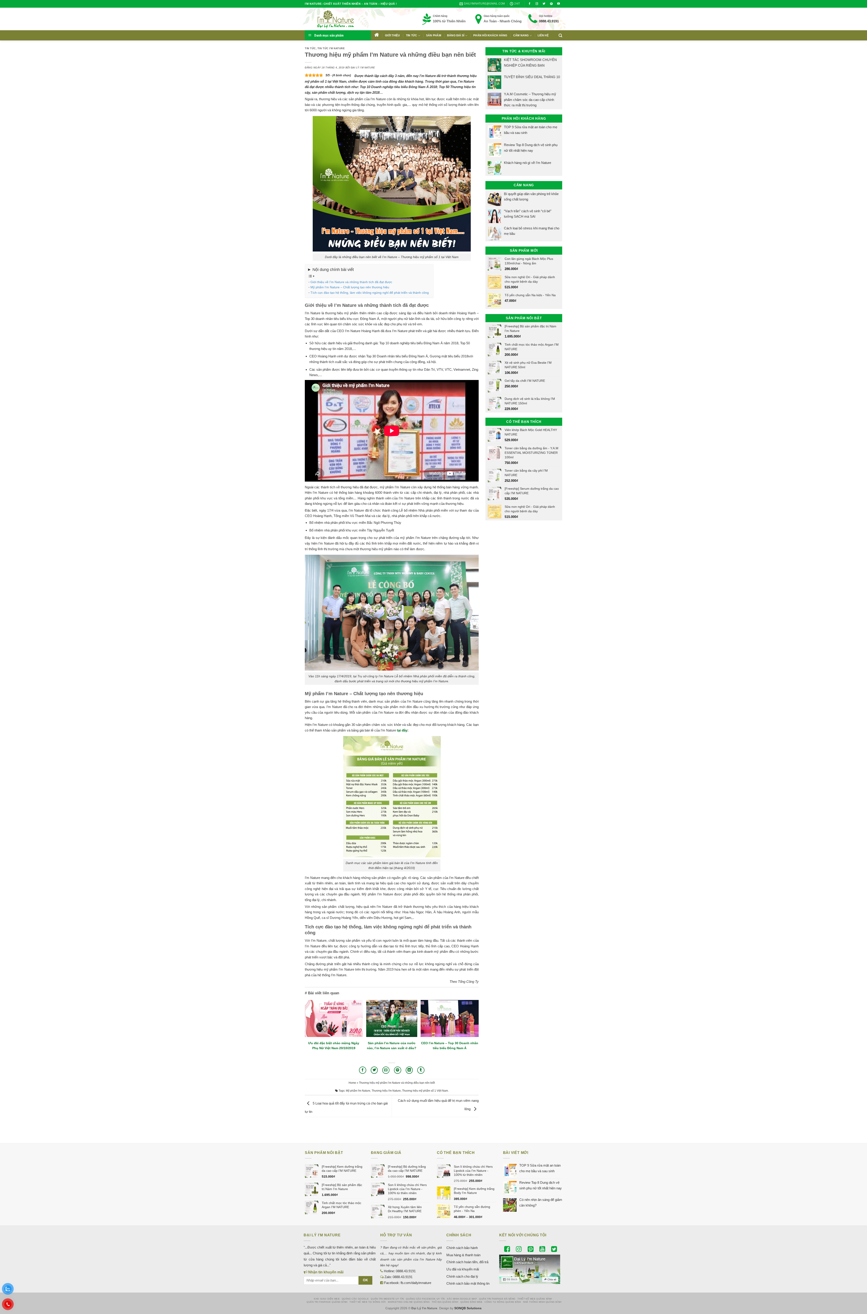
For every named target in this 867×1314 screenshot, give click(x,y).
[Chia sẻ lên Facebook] (362, 1070)
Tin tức (411, 35)
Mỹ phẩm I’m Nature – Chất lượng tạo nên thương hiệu (349, 287)
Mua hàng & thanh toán (463, 1255)
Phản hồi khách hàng (490, 35)
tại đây (402, 730)
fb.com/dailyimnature (416, 1283)
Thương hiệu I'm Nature (386, 1090)
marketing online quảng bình (408, 1302)
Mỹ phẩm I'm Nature (358, 1090)
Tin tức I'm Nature (331, 48)
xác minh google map (462, 1299)
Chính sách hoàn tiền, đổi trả (467, 1262)
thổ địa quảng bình (445, 1302)
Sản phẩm (433, 35)
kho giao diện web (327, 1299)
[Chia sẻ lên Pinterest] (397, 1070)
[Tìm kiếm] (560, 35)
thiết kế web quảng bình (534, 1299)
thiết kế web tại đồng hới (368, 1302)
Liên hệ (543, 35)
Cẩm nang (521, 35)
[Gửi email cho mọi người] (385, 1070)
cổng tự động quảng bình (503, 1302)
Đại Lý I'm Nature (363, 67)
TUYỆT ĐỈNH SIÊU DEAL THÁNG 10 (532, 77)
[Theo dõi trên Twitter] (544, 3)
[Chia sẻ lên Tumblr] (420, 1070)
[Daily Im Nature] (344, 19)
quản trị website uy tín (387, 1299)
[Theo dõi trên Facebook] (529, 3)
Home (352, 1082)
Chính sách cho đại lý (462, 1276)
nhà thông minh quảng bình (542, 1302)
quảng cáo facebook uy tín (425, 1299)
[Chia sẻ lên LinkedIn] (409, 1070)
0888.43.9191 (549, 21)
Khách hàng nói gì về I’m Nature (527, 163)
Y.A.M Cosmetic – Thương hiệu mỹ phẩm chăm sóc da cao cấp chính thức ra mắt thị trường (530, 99)
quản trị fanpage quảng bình (327, 1302)
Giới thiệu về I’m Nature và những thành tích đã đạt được (351, 282)
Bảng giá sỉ (455, 35)
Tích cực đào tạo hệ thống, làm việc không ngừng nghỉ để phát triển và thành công (369, 292)
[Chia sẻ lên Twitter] (374, 1070)
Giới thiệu (392, 35)
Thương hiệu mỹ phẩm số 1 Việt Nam (425, 1090)
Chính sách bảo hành (462, 1248)
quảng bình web (471, 1302)
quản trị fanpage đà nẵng (497, 1299)
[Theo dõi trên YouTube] (558, 3)
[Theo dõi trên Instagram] (537, 3)
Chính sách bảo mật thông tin (467, 1283)
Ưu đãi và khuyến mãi (462, 1269)
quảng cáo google (355, 1299)
